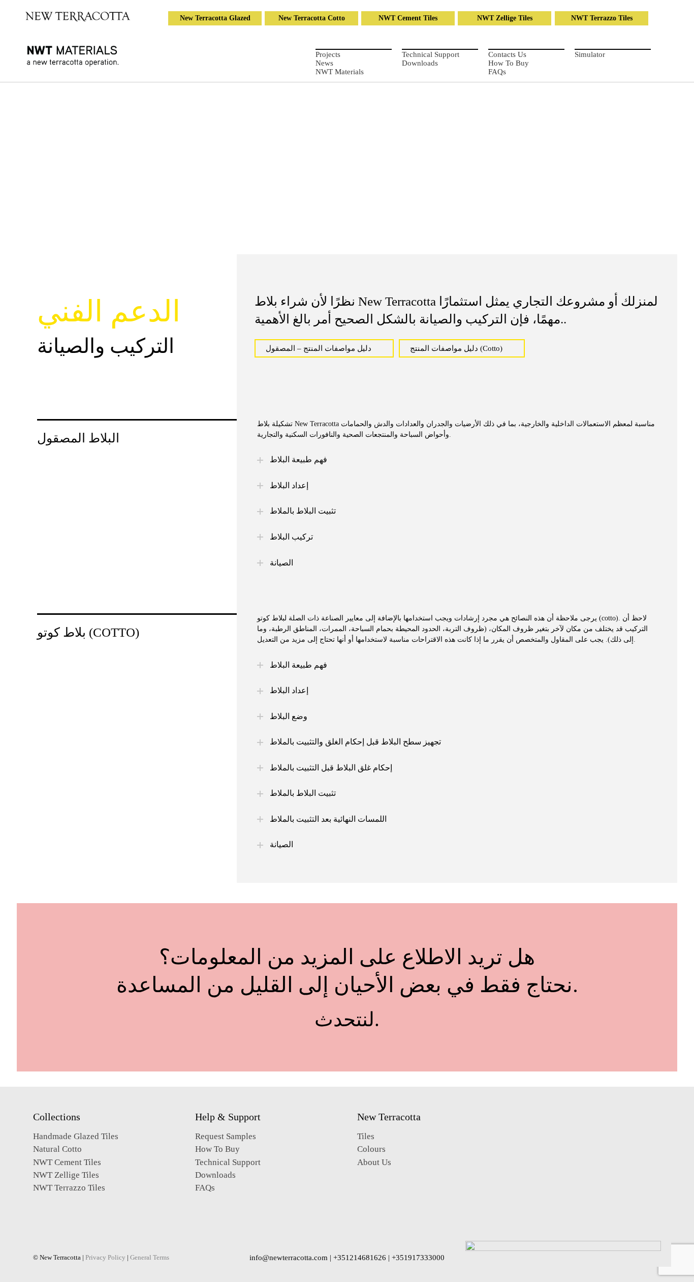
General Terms (149, 1257)
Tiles (365, 1136)
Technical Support (430, 54)
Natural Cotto (57, 1149)
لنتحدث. (347, 1019)
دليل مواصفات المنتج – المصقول (318, 348)
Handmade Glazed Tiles (75, 1136)
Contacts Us (507, 54)
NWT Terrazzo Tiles (602, 18)
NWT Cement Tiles (407, 18)
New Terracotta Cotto (311, 18)
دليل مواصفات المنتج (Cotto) (456, 348)
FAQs (497, 72)
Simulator (590, 54)
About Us (374, 1162)
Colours (371, 1149)
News (324, 63)
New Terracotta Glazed (215, 18)
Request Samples (225, 1136)
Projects (328, 54)
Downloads (420, 63)
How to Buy (508, 63)
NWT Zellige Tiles (504, 18)
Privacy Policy (105, 1257)
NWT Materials (340, 72)
